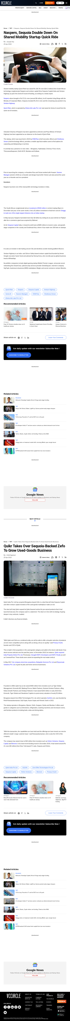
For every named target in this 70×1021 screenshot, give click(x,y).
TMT (10, 28)
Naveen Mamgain (22, 294)
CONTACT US (29, 1002)
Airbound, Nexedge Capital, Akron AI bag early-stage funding (32, 400)
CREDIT (46, 7)
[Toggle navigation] (66, 3)
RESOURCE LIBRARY (39, 1006)
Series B (8, 294)
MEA (62, 3)
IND (58, 3)
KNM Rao (35, 139)
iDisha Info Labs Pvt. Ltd (33, 108)
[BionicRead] (52, 44)
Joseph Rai (10, 42)
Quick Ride (7, 108)
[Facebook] (59, 44)
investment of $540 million (37, 208)
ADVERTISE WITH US (28, 998)
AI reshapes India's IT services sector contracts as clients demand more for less (37, 425)
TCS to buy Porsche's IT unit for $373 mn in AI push (29, 417)
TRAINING (49, 1005)
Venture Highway (9, 103)
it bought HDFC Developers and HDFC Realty (46, 655)
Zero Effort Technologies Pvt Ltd (42, 767)
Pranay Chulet (58, 643)
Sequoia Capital (13, 225)
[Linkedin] (65, 44)
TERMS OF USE (40, 994)
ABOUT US (28, 994)
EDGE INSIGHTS (49, 1009)
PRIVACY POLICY (27, 1009)
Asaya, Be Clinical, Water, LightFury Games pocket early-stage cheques (35, 408)
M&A (40, 7)
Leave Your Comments (55, 337)
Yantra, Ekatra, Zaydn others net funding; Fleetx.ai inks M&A (32, 434)
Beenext (14, 743)
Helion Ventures (53, 741)
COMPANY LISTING (39, 998)
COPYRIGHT (28, 1005)
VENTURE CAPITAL (31, 7)
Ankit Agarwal (11, 555)
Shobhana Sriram (50, 294)
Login (41, 3)
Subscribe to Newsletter (18, 355)
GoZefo (49, 698)
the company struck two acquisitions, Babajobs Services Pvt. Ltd (33, 662)
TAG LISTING (39, 1002)
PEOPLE (61, 7)
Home (5, 28)
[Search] (36, 3)
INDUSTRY (53, 7)
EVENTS (48, 1002)
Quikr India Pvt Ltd (11, 767)
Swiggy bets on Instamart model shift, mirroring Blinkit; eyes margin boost (35, 442)
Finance (18, 398)
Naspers (6, 98)
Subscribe (49, 3)
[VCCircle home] (6, 3)
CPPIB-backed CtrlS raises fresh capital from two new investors (32, 450)
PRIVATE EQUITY (19, 7)
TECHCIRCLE (50, 999)
